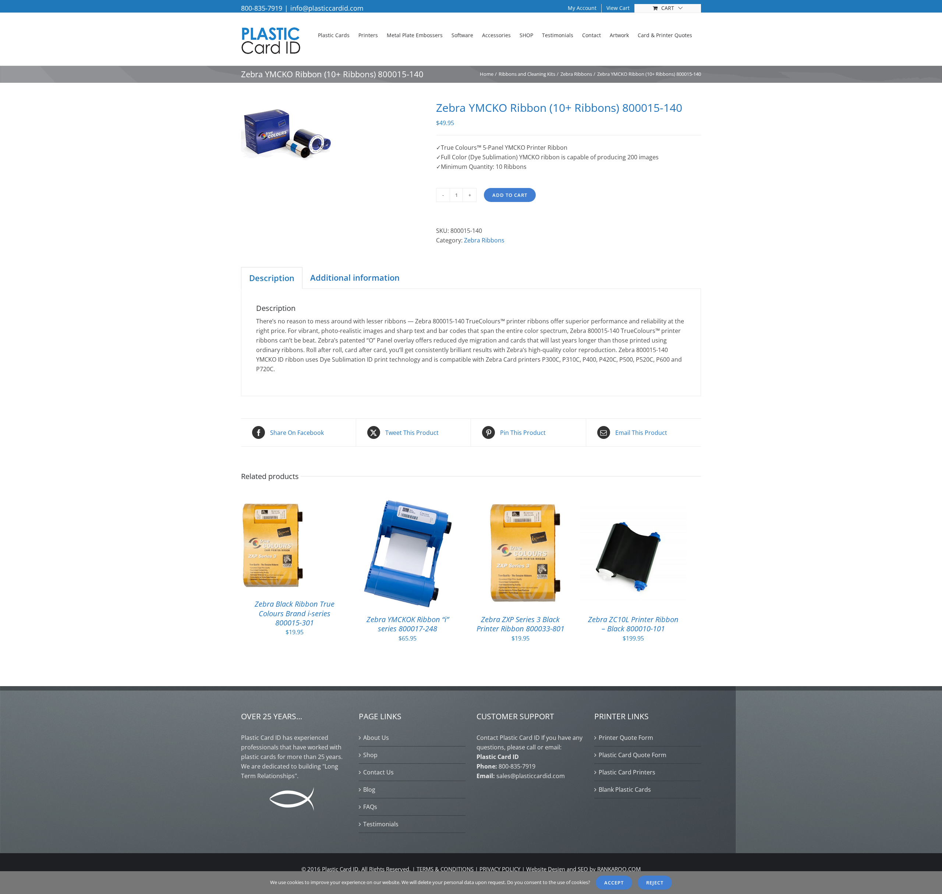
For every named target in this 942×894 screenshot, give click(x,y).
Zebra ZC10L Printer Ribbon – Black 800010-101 (633, 624)
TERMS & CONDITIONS (445, 869)
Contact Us (378, 772)
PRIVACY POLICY (499, 869)
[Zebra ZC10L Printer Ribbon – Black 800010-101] (633, 505)
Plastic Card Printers (627, 772)
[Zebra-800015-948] (333, 133)
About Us (376, 738)
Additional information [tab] (355, 277)
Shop (370, 755)
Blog (369, 789)
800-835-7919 (261, 8)
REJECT (654, 882)
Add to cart (509, 195)
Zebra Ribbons (484, 240)
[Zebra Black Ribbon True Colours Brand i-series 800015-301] (273, 505)
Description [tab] (271, 277)
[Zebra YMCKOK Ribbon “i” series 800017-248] (407, 505)
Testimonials (381, 824)
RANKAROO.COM (619, 869)
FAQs (370, 807)
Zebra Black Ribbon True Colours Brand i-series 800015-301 (294, 613)
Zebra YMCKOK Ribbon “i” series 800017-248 (407, 624)
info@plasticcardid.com (327, 8)
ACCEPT (614, 882)
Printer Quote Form (626, 738)
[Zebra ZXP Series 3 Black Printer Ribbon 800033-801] (520, 505)
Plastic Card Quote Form (632, 755)
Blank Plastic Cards (625, 789)
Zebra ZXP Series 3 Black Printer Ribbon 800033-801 (520, 624)
